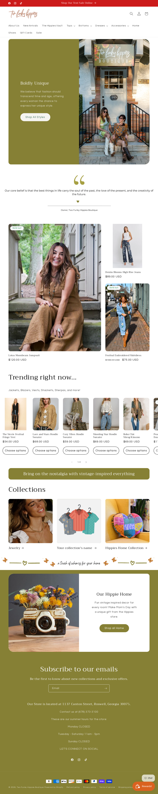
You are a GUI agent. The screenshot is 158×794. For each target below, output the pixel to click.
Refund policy (73, 787)
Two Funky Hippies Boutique (30, 787)
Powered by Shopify (53, 787)
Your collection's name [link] (75, 548)
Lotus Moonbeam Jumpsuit (24, 355)
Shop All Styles (35, 117)
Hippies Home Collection (124, 548)
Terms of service (107, 787)
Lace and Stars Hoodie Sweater (45, 436)
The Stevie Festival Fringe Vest (13, 436)
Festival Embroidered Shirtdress (123, 355)
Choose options (15, 450)
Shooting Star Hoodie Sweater (105, 436)
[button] (70, 25)
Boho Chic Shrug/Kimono (131, 436)
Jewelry (14, 548)
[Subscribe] (105, 688)
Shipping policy (125, 787)
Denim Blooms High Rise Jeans (123, 272)
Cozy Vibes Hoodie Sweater (73, 436)
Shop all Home (114, 628)
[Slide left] (72, 462)
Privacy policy (89, 787)
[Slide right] (86, 462)
